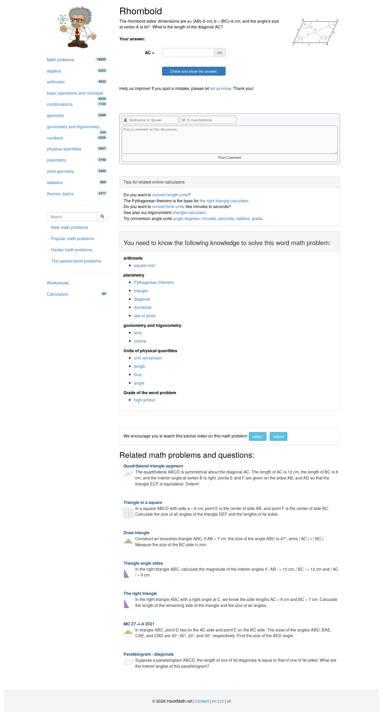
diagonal (142, 299)
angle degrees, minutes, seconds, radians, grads (217, 218)
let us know (220, 88)
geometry (76, 115)
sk (229, 701)
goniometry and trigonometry (76, 128)
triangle (141, 291)
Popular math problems (72, 238)
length (139, 366)
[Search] (102, 216)
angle (139, 383)
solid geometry (76, 171)
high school (144, 400)
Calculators (76, 294)
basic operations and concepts (76, 94)
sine (138, 333)
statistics (76, 182)
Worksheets (58, 283)
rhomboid (142, 307)
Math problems (76, 60)
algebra (76, 71)
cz (222, 701)
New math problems (69, 227)
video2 (278, 436)
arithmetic (76, 82)
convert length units (170, 195)
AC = (149, 53)
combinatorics (76, 104)
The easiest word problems (76, 261)
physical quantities (76, 149)
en (214, 701)
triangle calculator (189, 212)
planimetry (76, 160)
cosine (140, 341)
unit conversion (148, 358)
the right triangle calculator (224, 201)
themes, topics (76, 194)
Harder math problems (71, 250)
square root (144, 265)
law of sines (145, 316)
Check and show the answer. (194, 71)
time (138, 375)
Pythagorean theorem (154, 282)
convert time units (168, 206)
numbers (76, 138)
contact (202, 701)
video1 (257, 436)
